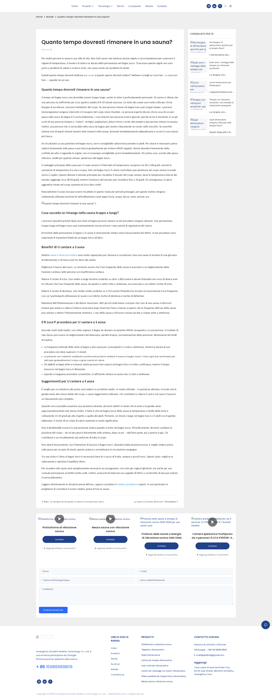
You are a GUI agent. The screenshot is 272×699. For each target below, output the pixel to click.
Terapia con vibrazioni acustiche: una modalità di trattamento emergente (221, 102)
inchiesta (59, 539)
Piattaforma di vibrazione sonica (59, 529)
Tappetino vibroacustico (152, 649)
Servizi (114, 658)
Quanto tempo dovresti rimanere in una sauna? (83, 16)
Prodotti (115, 653)
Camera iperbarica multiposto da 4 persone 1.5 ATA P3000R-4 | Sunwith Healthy (212, 536)
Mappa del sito (136, 693)
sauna (91, 75)
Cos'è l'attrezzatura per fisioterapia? (220, 84)
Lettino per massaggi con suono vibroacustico (163, 670)
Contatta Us (117, 674)
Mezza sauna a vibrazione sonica (157, 681)
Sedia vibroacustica (150, 655)
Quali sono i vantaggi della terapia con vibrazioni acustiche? (221, 65)
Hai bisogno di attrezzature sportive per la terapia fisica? (221, 45)
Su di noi (115, 664)
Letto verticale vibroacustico (154, 665)
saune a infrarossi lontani (64, 255)
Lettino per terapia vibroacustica (156, 660)
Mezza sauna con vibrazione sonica (110, 529)
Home (39, 16)
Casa (114, 648)
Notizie (50, 16)
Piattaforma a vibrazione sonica (156, 644)
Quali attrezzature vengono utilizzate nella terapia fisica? (220, 122)
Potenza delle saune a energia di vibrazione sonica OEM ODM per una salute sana (161, 536)
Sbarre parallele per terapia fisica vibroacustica (163, 676)
